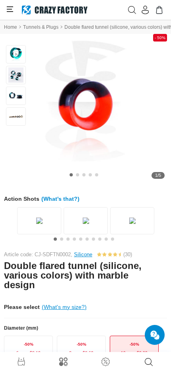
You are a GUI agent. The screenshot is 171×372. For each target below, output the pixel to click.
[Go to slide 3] (84, 174)
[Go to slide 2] (77, 174)
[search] (149, 362)
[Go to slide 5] (96, 174)
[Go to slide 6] (87, 239)
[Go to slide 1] (71, 174)
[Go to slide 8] (99, 239)
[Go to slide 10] (112, 239)
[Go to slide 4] (90, 174)
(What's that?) (60, 199)
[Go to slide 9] (106, 239)
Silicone (83, 254)
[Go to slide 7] (93, 239)
